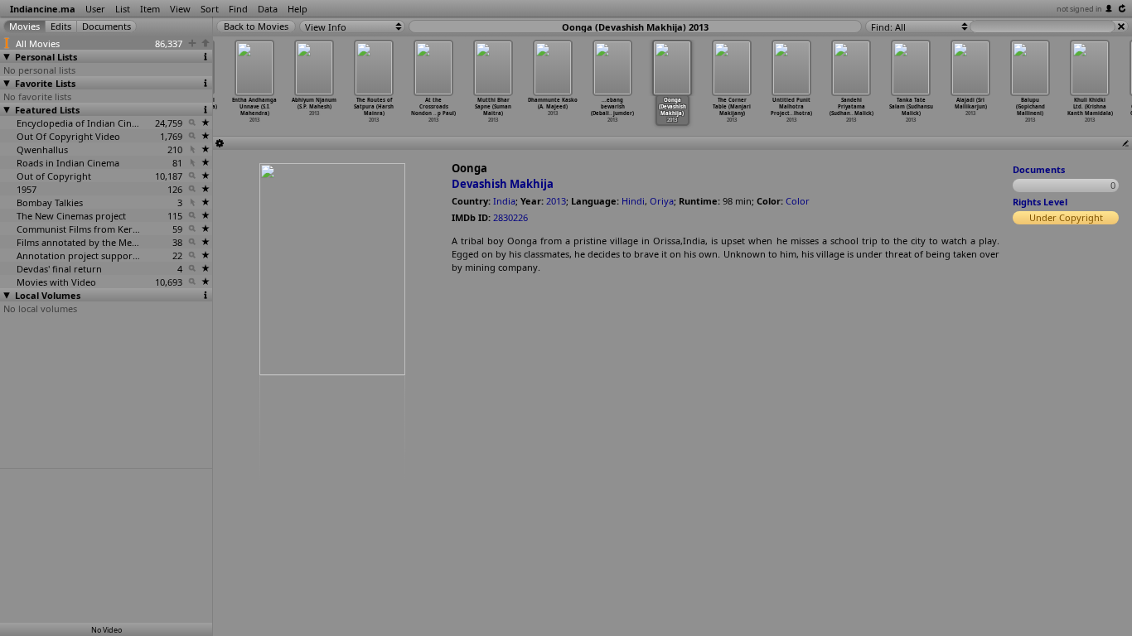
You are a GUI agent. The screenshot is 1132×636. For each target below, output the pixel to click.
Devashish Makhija (503, 183)
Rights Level (1040, 201)
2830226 (510, 217)
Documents (1039, 169)
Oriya (662, 201)
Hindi (633, 201)
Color (798, 201)
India (504, 201)
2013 (556, 201)
